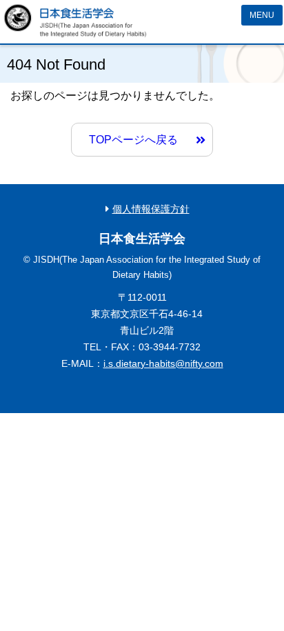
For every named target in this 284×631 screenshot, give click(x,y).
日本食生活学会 (75, 20)
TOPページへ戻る (133, 140)
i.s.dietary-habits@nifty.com (163, 363)
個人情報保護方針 (151, 208)
